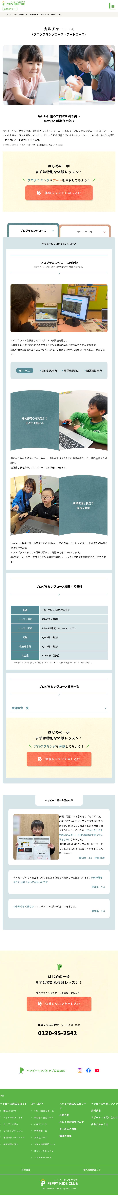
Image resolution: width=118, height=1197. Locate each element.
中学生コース (40, 1130)
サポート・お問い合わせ (104, 1117)
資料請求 (96, 1110)
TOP (6, 14)
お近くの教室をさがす (71, 1122)
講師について (9, 1110)
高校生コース (40, 1137)
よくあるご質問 (68, 1129)
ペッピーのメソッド (13, 1117)
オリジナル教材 (11, 1124)
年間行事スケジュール (14, 1137)
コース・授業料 (18, 14)
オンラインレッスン (44, 1150)
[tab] (33, 230)
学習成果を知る (11, 1144)
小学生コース (40, 1124)
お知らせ (64, 1115)
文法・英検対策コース (45, 1144)
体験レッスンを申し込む (62, 193)
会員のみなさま (99, 1124)
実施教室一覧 (20, 708)
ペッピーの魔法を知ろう (13, 1103)
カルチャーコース (42, 1157)
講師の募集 (65, 1135)
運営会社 (26, 1169)
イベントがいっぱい (13, 1130)
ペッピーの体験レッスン (104, 1103)
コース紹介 (37, 1103)
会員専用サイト (9, 9)
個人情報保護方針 (92, 1169)
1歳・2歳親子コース (44, 1110)
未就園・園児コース (44, 1117)
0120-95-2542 (57, 1033)
